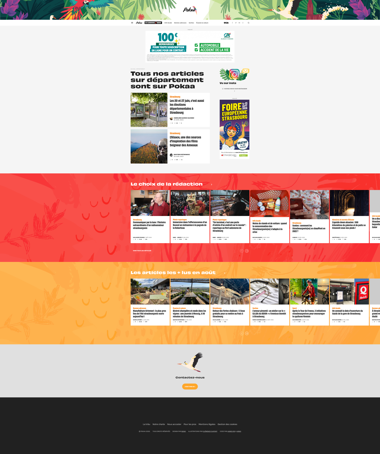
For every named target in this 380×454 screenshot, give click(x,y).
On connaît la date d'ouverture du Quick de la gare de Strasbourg (347, 312)
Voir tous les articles (142, 251)
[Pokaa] (190, 10)
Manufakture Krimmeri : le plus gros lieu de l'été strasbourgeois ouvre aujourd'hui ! (149, 313)
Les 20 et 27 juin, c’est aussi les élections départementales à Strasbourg (187, 106)
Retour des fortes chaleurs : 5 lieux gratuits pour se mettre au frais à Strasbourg (229, 313)
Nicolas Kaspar (257, 237)
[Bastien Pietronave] (171, 155)
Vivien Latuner (137, 319)
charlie (294, 237)
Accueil (133, 69)
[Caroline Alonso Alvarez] (171, 118)
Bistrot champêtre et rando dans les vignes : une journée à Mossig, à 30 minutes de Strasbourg (189, 313)
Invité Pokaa (336, 237)
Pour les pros (190, 424)
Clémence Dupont (210, 431)
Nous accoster (174, 424)
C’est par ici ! (190, 387)
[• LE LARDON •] (153, 23)
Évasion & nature (202, 23)
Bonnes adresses (180, 23)
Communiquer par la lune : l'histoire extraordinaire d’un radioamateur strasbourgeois (149, 225)
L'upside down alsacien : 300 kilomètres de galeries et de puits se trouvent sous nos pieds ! (349, 225)
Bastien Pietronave (182, 154)
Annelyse (231, 431)
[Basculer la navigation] (132, 23)
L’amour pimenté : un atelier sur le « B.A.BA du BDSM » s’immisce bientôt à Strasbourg (269, 313)
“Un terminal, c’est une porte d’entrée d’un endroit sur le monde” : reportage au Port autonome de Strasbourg (229, 226)
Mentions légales (207, 424)
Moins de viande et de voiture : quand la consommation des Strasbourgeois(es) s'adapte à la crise (270, 227)
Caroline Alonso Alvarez (184, 118)
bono (183, 431)
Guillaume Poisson (138, 237)
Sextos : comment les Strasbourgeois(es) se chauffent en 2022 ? (308, 228)
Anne (174, 237)
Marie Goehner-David (259, 319)
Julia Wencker (296, 319)
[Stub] (226, 23)
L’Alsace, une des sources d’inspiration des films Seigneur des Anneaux (185, 141)
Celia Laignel (217, 319)
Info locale (168, 23)
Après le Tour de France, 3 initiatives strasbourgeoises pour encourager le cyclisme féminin (309, 313)
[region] (183, 23)
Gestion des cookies (227, 424)
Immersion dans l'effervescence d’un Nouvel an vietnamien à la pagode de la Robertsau (190, 224)
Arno (239, 431)
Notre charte (159, 424)
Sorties (191, 23)
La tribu (146, 424)
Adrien (179, 237)
